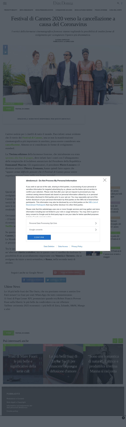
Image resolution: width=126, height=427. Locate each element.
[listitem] (63, 223)
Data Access (63, 246)
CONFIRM (39, 237)
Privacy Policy (77, 246)
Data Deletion (49, 246)
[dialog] (63, 213)
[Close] (105, 180)
